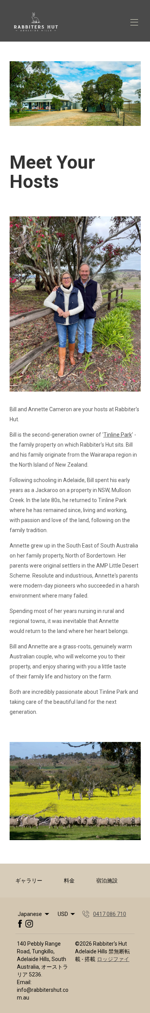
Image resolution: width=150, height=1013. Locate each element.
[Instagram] (29, 923)
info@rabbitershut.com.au (42, 994)
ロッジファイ (113, 959)
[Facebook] (20, 923)
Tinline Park (117, 435)
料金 (69, 880)
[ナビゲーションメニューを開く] (134, 22)
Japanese (30, 914)
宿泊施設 (107, 880)
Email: (24, 982)
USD (63, 914)
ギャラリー (28, 880)
